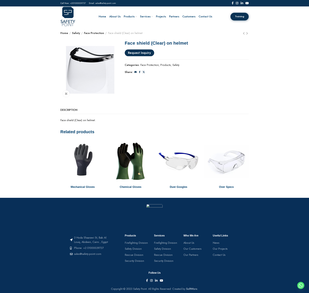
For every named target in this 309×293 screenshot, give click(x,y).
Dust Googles (178, 186)
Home (64, 33)
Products (165, 65)
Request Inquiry (139, 52)
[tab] (69, 110)
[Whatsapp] (300, 285)
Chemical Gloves (130, 186)
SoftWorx (191, 289)
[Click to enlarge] (66, 93)
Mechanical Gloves (83, 186)
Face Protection (94, 33)
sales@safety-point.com (105, 3)
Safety (76, 33)
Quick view (99, 145)
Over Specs (226, 186)
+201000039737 (78, 3)
